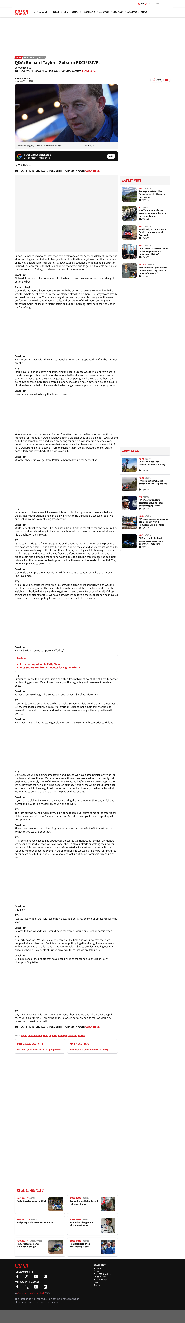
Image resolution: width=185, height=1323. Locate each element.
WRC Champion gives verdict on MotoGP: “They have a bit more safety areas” (153, 270)
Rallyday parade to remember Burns (35, 1222)
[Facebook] (18, 1277)
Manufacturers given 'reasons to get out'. (80, 1245)
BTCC (75, 12)
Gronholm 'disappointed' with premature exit (82, 1224)
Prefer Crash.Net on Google (37, 154)
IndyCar (118, 12)
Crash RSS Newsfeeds (103, 1274)
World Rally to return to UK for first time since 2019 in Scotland (152, 232)
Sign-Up (97, 1285)
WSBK (56, 12)
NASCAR (132, 12)
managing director (67, 1035)
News (42, 57)
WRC (141, 188)
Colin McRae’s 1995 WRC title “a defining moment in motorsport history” (153, 251)
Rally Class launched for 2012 (31, 1201)
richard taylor (35, 1035)
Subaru (81, 1035)
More (144, 12)
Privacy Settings (100, 1280)
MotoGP (44, 12)
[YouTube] (36, 1277)
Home (18, 57)
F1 (34, 12)
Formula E (89, 12)
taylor (24, 1035)
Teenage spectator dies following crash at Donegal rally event (152, 194)
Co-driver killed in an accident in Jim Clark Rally (152, 463)
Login (96, 1282)
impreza (53, 1035)
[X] (27, 1277)
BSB (66, 12)
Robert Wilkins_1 (22, 78)
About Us (98, 1269)
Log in (158, 3)
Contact (97, 1271)
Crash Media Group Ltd (30, 1293)
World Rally (30, 57)
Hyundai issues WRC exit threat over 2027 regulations (153, 482)
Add (111, 156)
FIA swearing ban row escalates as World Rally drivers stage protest (151, 502)
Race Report (36, 1241)
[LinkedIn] (45, 1277)
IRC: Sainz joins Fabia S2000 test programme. (39, 1049)
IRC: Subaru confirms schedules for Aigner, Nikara (50, 668)
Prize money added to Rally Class (40, 664)
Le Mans (104, 12)
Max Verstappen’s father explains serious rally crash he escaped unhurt (152, 213)
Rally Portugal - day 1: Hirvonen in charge (28, 1245)
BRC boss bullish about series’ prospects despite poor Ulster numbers (151, 541)
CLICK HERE (89, 71)
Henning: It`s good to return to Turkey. (89, 1049)
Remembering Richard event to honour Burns (84, 1203)
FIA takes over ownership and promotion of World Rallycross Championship (153, 522)
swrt (45, 1035)
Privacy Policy (100, 1277)
